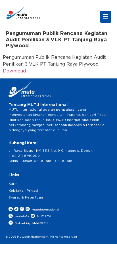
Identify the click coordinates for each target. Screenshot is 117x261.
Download (14, 71)
